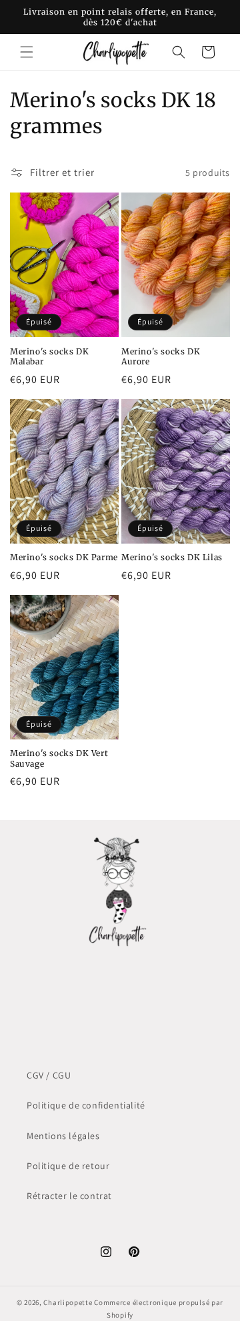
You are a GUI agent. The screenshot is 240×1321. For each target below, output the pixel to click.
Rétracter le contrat (69, 1196)
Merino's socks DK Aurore (160, 356)
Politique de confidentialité (86, 1105)
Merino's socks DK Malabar (49, 356)
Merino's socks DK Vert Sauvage (59, 758)
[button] (26, 52)
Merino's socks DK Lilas (172, 557)
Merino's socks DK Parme (64, 557)
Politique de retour (68, 1166)
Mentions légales (63, 1136)
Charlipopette (67, 1302)
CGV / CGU (49, 1075)
